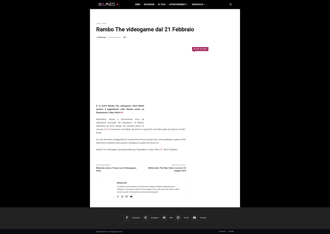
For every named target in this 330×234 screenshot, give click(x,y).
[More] (128, 44)
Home (98, 23)
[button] (231, 4)
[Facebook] (98, 44)
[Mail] (164, 218)
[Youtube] (131, 196)
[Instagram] (122, 196)
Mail (171, 218)
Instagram (155, 218)
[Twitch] (127, 196)
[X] (104, 44)
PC (122, 112)
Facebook (136, 218)
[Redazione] (106, 189)
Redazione (102, 37)
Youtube (203, 218)
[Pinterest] (110, 44)
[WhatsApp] (116, 44)
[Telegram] (122, 44)
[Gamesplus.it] (108, 4)
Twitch (186, 218)
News (104, 23)
